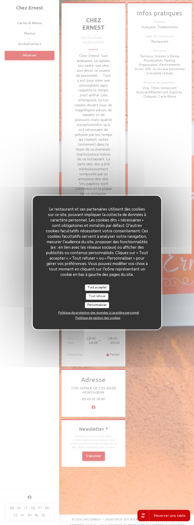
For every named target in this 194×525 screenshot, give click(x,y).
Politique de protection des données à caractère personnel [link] (98, 313)
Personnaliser (97, 305)
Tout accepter (97, 287)
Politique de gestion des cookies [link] (97, 318)
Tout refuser (97, 296)
